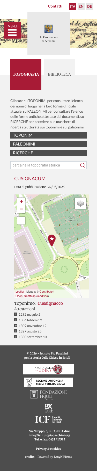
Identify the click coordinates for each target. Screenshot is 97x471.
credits (29, 457)
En (81, 7)
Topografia (26, 75)
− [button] (21, 209)
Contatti (55, 6)
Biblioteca (59, 75)
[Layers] (80, 203)
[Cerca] (82, 165)
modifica (42, 296)
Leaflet (20, 291)
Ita (73, 7)
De (89, 7)
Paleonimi (24, 144)
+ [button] (21, 201)
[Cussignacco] (52, 240)
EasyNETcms (63, 457)
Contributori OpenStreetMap (35, 293)
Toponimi (23, 135)
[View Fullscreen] (21, 220)
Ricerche (23, 152)
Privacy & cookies (48, 449)
